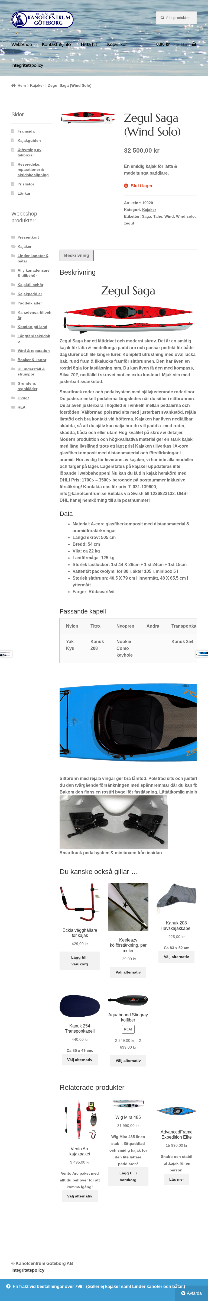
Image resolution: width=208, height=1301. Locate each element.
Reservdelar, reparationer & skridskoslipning (33, 169)
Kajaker (37, 85)
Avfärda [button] (194, 1293)
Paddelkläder (30, 303)
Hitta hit (89, 44)
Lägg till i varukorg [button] (80, 960)
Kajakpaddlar (30, 294)
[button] (108, 119)
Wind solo (185, 216)
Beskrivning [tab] (76, 255)
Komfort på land (32, 327)
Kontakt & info (56, 44)
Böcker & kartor (32, 360)
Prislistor (26, 184)
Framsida (26, 131)
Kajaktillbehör (30, 284)
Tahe (157, 216)
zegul (129, 223)
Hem (22, 85)
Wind (169, 216)
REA (21, 407)
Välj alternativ (128, 972)
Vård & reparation (34, 350)
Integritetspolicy (27, 65)
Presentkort (28, 237)
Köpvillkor (117, 44)
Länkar (24, 193)
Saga (146, 216)
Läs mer (176, 1179)
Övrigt (23, 398)
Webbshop (21, 44)
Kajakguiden (29, 140)
